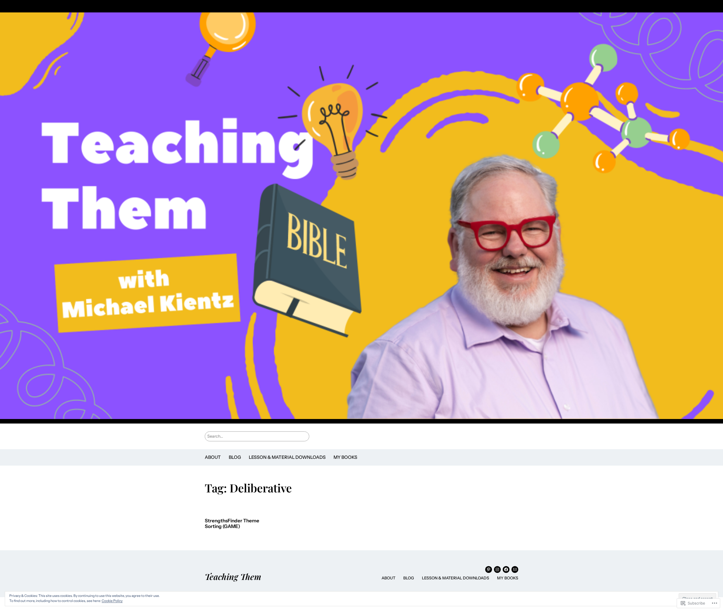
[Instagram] (497, 569)
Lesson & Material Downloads (287, 457)
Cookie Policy (112, 601)
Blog (235, 457)
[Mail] (514, 569)
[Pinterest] (488, 569)
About (213, 457)
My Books (345, 457)
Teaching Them (233, 576)
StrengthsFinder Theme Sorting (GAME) (232, 523)
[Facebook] (506, 569)
